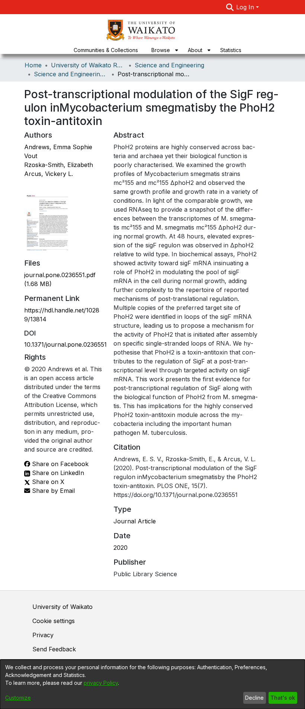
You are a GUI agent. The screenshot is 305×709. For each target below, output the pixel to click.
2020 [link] (120, 547)
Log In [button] (246, 7)
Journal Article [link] (134, 521)
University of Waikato (62, 606)
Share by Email (52, 490)
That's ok (282, 697)
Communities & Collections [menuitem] (106, 50)
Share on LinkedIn (57, 473)
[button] (229, 7)
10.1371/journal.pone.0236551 (65, 344)
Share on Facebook (59, 464)
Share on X (47, 481)
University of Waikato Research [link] (88, 65)
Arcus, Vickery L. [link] (48, 173)
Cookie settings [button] (53, 621)
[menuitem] (163, 50)
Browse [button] (160, 50)
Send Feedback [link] (54, 649)
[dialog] (152, 684)
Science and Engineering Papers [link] (71, 74)
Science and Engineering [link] (169, 65)
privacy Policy (101, 683)
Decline (254, 697)
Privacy (43, 635)
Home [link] (33, 65)
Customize (18, 697)
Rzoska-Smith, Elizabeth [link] (58, 165)
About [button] (195, 50)
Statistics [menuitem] (230, 50)
